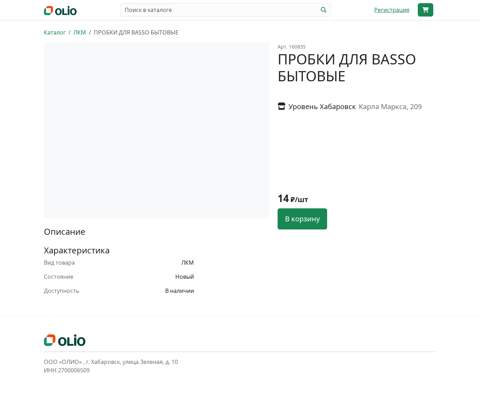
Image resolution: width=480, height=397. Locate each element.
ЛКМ (79, 32)
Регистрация (391, 10)
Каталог (55, 32)
